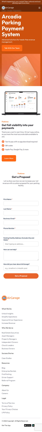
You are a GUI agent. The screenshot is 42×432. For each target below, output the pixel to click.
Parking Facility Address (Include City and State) (18, 239)
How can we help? (10, 249)
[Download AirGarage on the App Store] (27, 425)
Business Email (9, 218)
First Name (7, 199)
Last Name (7, 209)
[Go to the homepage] (11, 298)
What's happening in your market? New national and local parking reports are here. (21, 2)
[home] (8, 8)
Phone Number (9, 228)
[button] (38, 8)
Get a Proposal (21, 276)
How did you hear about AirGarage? (16, 264)
